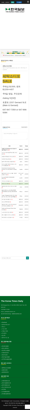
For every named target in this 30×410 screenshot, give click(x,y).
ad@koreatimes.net (16, 313)
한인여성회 (4, 354)
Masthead (4, 322)
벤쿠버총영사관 (6, 385)
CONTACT (7, 2)
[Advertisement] (15, 32)
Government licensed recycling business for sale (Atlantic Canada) (9, 169)
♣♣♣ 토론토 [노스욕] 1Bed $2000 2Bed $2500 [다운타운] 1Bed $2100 (9, 191)
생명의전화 (4, 370)
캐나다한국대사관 (6, 387)
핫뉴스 (3, 326)
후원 (13, 2)
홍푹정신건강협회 (6, 367)
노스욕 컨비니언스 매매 (7, 212)
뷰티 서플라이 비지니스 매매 (8, 214)
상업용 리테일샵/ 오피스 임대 (9, 156)
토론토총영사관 (6, 380)
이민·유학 (4, 328)
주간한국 (4, 333)
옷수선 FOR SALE (6, 201)
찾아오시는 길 (5, 337)
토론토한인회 (5, 352)
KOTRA (4, 389)
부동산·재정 (5, 331)
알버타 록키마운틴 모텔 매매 (8, 161)
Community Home (9, 55)
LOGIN (2, 2)
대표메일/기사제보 (5, 309)
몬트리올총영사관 (6, 382)
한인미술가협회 (6, 357)
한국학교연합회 (6, 350)
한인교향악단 (5, 348)
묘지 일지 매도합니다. (7, 199)
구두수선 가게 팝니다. (7, 181)
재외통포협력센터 (6, 393)
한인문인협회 (5, 346)
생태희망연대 (5, 372)
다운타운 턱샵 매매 (6, 159)
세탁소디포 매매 (6, 183)
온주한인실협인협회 (7, 359)
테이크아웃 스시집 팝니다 (8, 217)
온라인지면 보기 (6, 324)
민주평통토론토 (6, 391)
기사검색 (19, 2)
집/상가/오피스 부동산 (20, 55)
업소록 (3, 335)
